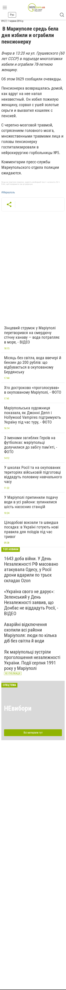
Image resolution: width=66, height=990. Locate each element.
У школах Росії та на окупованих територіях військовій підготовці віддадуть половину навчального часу (33, 474)
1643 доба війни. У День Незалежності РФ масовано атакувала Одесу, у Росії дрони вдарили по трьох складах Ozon (31, 569)
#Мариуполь (8, 192)
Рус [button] (12, 14)
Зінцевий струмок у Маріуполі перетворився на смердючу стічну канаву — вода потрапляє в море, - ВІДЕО (32, 335)
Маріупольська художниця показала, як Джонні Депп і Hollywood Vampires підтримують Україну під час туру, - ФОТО (32, 415)
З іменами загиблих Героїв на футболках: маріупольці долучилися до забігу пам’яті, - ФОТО (30, 444)
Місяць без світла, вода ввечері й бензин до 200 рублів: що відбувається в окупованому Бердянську (32, 364)
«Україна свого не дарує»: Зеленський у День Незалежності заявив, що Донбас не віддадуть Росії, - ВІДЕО (31, 602)
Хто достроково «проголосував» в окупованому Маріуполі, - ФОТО (32, 390)
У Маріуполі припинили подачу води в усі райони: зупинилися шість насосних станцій (31, 502)
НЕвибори (17, 708)
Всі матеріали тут (33, 732)
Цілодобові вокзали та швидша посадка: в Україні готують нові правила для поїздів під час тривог (31, 529)
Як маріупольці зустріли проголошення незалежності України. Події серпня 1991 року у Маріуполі (32, 660)
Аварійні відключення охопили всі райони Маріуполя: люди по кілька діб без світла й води (30, 633)
